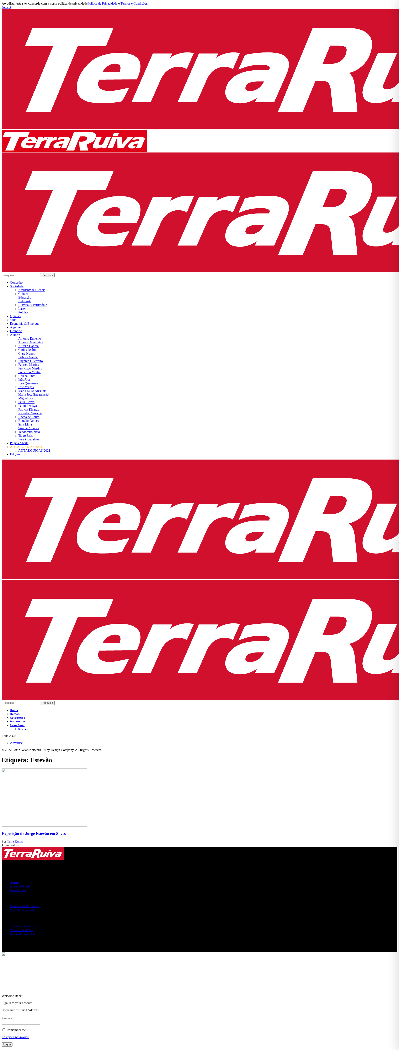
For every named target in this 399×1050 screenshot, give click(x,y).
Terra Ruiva (15, 841)
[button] (6, 7)
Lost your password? (15, 1037)
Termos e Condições (134, 3)
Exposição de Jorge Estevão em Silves (34, 833)
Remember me (16, 1030)
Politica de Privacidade (102, 3)
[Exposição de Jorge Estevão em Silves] (44, 825)
